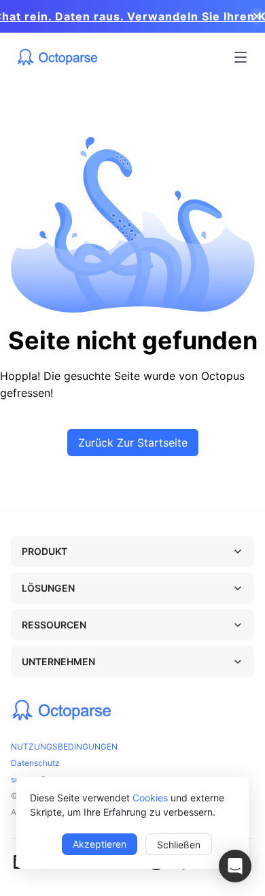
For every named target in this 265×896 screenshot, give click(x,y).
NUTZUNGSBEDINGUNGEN (64, 746)
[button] (235, 866)
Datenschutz (35, 763)
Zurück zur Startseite (133, 442)
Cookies (150, 797)
